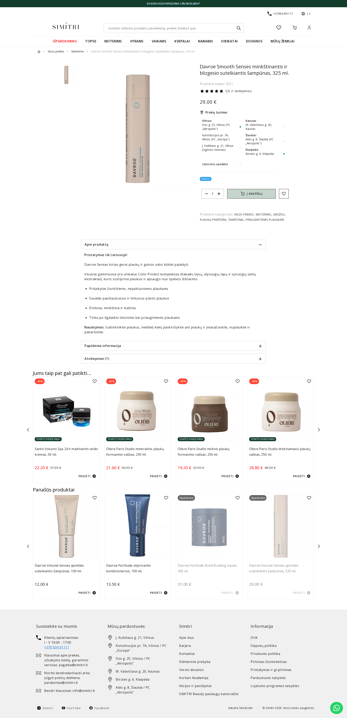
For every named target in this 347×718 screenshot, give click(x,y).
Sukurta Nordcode (240, 708)
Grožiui (278, 214)
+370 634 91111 (56, 647)
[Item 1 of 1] (138, 129)
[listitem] (66, 642)
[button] (306, 13)
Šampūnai (236, 220)
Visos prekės (56, 51)
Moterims (77, 51)
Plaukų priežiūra (213, 220)
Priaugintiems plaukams (264, 220)
